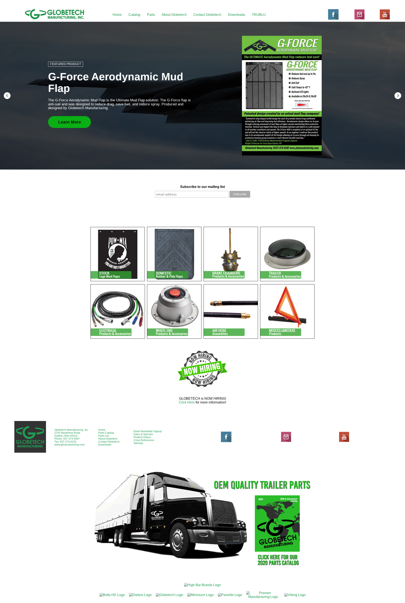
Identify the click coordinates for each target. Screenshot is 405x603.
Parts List (103, 435)
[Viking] (295, 595)
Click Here (187, 402)
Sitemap (138, 443)
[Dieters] (140, 595)
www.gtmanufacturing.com (69, 444)
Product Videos (142, 437)
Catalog (134, 14)
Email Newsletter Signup (148, 431)
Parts (151, 14)
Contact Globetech (207, 14)
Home (117, 14)
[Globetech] (169, 595)
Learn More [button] (69, 115)
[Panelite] (230, 595)
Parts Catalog (106, 432)
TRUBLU (259, 14)
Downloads (236, 14)
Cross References (144, 440)
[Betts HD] (112, 595)
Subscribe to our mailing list (202, 187)
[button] (7, 95)
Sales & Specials (143, 434)
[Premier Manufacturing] (263, 595)
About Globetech (174, 14)
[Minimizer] (200, 595)
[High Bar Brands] (202, 585)
